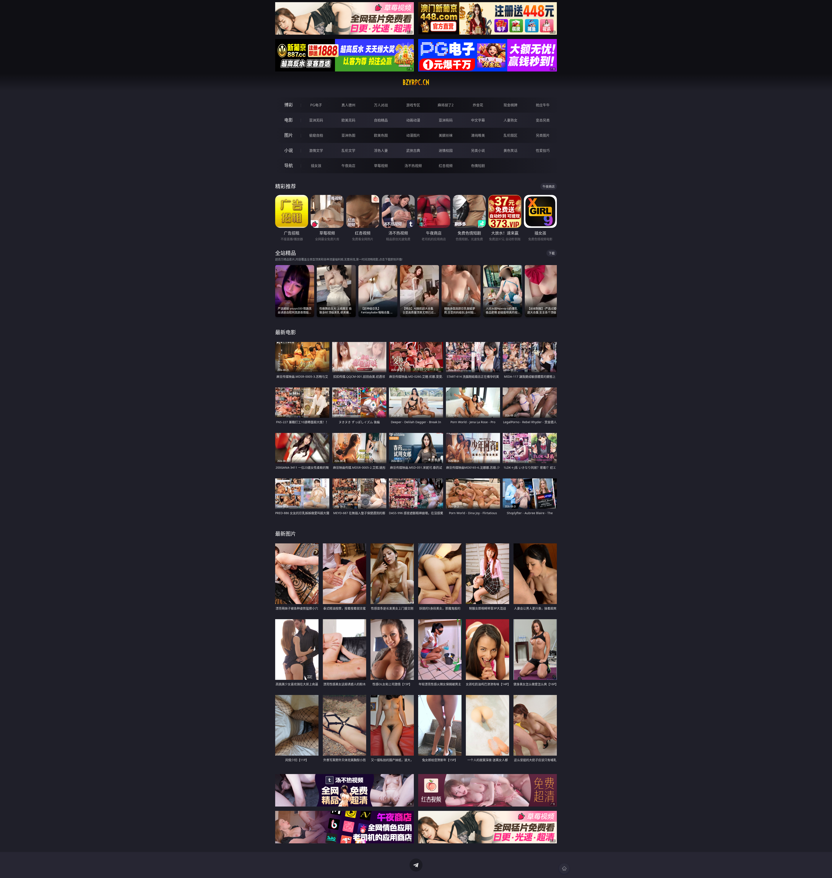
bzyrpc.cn (416, 82)
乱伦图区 (510, 135)
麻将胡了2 (445, 105)
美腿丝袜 (446, 135)
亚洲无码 (316, 120)
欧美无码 (348, 120)
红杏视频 (446, 165)
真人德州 (348, 105)
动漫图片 (413, 135)
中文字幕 (478, 120)
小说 (288, 150)
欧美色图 (381, 135)
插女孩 (316, 165)
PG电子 (316, 105)
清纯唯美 (478, 135)
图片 (288, 135)
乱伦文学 (348, 150)
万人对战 (381, 105)
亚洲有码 (446, 120)
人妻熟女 (510, 120)
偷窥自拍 (316, 135)
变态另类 (543, 120)
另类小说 (478, 150)
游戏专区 (413, 105)
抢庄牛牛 (543, 105)
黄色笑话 (510, 150)
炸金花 (478, 105)
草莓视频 (381, 165)
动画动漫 (413, 120)
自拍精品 (381, 120)
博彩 (288, 105)
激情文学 (316, 150)
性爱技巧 (543, 150)
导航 (288, 165)
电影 (288, 120)
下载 (552, 253)
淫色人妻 (381, 150)
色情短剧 (478, 165)
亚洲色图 (348, 135)
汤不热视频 (413, 165)
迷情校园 (446, 150)
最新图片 (285, 533)
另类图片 (543, 135)
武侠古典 (413, 150)
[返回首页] (564, 868)
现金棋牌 (510, 105)
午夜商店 (348, 165)
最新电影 (285, 332)
